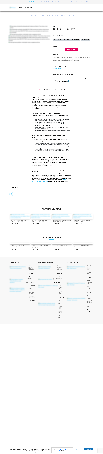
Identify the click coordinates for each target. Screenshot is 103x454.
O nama (11, 1)
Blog (23, 1)
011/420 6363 (44, 1)
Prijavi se (89, 1)
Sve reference (51, 350)
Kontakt (26, 1)
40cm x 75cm (66, 40)
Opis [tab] (39, 89)
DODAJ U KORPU (71, 49)
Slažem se (88, 449)
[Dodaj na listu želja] (28, 216)
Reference (19, 1)
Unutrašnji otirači (43, 15)
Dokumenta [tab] (62, 89)
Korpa (72, 1)
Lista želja (79, 1)
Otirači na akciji (56, 70)
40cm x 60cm (57, 40)
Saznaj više (78, 449)
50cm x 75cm (75, 40)
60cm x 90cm (85, 40)
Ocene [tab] (54, 89)
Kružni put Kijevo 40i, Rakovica (56, 1)
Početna (31, 15)
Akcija (32, 7)
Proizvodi (25, 7)
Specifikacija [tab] (46, 89)
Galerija (15, 1)
